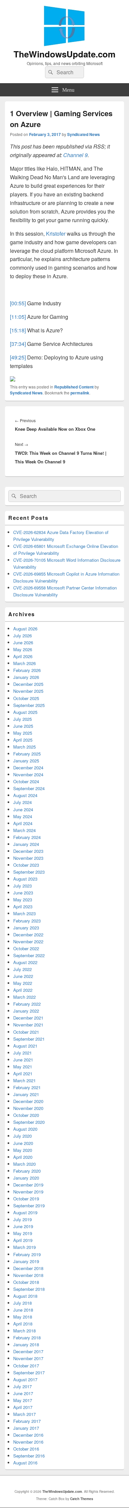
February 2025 (27, 754)
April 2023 (22, 906)
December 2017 (28, 1351)
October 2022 (26, 948)
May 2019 (22, 1233)
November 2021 (28, 1025)
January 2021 (26, 1094)
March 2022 (24, 997)
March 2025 (24, 747)
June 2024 (23, 809)
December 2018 (28, 1268)
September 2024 (29, 788)
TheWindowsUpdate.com (64, 54)
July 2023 (22, 886)
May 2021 (22, 1066)
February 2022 (27, 1004)
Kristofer (55, 233)
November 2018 (28, 1275)
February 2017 (27, 1421)
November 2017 (28, 1358)
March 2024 (24, 830)
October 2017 (26, 1365)
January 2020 (26, 1178)
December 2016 (28, 1435)
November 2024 (28, 774)
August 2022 (25, 962)
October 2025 (26, 698)
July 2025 (22, 719)
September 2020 (29, 1122)
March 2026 (24, 663)
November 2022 (28, 941)
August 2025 (25, 712)
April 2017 (22, 1407)
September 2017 (29, 1372)
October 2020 (26, 1115)
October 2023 (26, 865)
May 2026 (22, 649)
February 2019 (27, 1254)
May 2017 (22, 1400)
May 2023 (22, 899)
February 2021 (27, 1087)
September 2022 (29, 955)
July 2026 (22, 635)
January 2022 (26, 1011)
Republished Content (74, 387)
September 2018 (29, 1289)
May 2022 (22, 983)
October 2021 (26, 1032)
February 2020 (27, 1171)
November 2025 (28, 691)
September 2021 (29, 1039)
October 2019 (26, 1198)
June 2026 (23, 642)
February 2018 (27, 1337)
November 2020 (28, 1108)
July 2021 (22, 1053)
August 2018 (25, 1296)
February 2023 (27, 921)
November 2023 (28, 858)
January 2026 (26, 677)
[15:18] (18, 330)
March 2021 (24, 1080)
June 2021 (23, 1059)
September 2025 (29, 705)
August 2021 (25, 1046)
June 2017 (23, 1393)
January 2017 (26, 1428)
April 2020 (22, 1157)
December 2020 (28, 1101)
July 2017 (22, 1386)
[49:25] (18, 357)
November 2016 (28, 1442)
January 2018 (26, 1344)
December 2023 (28, 851)
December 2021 (28, 1018)
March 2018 (24, 1330)
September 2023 (29, 872)
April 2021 (22, 1073)
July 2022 (22, 969)
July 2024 (22, 802)
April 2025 (22, 740)
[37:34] (18, 344)
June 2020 (23, 1143)
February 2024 (27, 837)
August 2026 (25, 628)
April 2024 (22, 823)
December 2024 (28, 767)
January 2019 (26, 1261)
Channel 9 (75, 155)
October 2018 (26, 1282)
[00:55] (18, 303)
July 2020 (22, 1136)
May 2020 (22, 1150)
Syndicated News (83, 134)
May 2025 (22, 733)
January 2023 (26, 927)
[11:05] (18, 316)
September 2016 (29, 1456)
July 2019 (22, 1219)
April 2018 (22, 1324)
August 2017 (25, 1379)
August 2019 (25, 1212)
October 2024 (26, 781)
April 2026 (22, 656)
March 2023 (24, 913)
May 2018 (22, 1317)
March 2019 (24, 1247)
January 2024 (26, 844)
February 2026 (27, 670)
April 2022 (22, 990)
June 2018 (23, 1310)
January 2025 (26, 760)
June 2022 (23, 976)
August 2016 (25, 1462)
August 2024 (25, 795)
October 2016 (26, 1449)
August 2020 (25, 1129)
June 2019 (23, 1226)
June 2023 (23, 892)
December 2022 (28, 934)
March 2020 (24, 1164)
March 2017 (24, 1414)
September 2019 (29, 1205)
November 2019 (28, 1192)
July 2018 (22, 1303)
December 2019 (28, 1185)
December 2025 (28, 684)
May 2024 (22, 816)
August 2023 (25, 879)
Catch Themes (81, 1498)
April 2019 (22, 1240)
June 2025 (23, 726)
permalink (79, 393)
